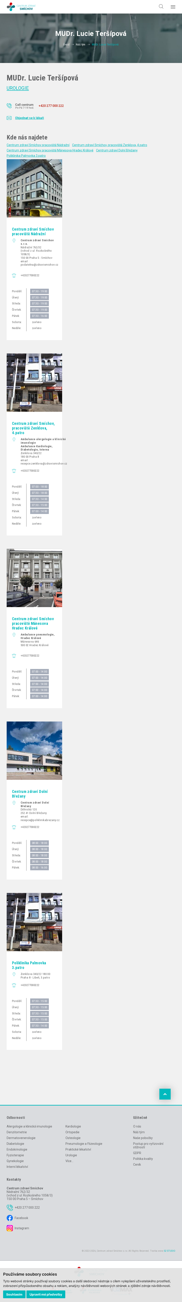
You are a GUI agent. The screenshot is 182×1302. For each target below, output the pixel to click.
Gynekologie (15, 1161)
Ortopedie (72, 1132)
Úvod (66, 44)
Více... (69, 1161)
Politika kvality (143, 1159)
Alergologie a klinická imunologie (29, 1126)
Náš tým (80, 44)
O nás (137, 1126)
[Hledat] (159, 4)
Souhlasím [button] (14, 1294)
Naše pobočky (143, 1138)
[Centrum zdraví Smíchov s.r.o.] (21, 6)
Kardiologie (73, 1126)
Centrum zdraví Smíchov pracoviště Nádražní (38, 145)
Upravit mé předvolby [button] (46, 1294)
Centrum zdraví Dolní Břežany (117, 150)
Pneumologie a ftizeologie (83, 1143)
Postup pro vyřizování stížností (148, 1145)
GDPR (137, 1153)
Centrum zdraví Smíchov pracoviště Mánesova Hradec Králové (50, 150)
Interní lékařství (17, 1167)
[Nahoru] (165, 1094)
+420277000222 (30, 275)
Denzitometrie (17, 1132)
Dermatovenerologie (21, 1138)
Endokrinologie (17, 1149)
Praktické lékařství (78, 1149)
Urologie (18, 88)
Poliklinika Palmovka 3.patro (26, 155)
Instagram (22, 1228)
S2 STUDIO (169, 1250)
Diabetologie (15, 1143)
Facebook (21, 1218)
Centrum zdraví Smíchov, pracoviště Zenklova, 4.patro (109, 145)
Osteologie (73, 1138)
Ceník (137, 1164)
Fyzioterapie (15, 1155)
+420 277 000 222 (27, 1207)
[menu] (173, 6)
